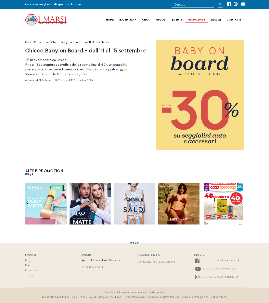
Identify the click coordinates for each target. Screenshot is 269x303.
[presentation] (27, 203)
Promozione (41, 42)
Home (110, 19)
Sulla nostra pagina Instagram (219, 276)
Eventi (177, 19)
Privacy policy (136, 292)
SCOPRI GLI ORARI (92, 267)
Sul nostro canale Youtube (219, 268)
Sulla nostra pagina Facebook (220, 260)
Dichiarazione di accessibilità (156, 261)
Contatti (234, 19)
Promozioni (196, 19)
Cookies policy (156, 292)
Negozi (161, 19)
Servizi (216, 19)
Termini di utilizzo (114, 292)
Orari (146, 19)
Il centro (126, 19)
